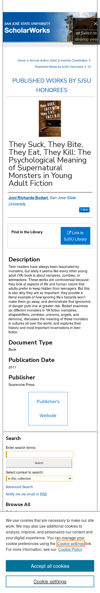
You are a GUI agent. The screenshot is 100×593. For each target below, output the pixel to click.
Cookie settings (70, 543)
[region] (50, 552)
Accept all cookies (50, 565)
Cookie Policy (70, 549)
